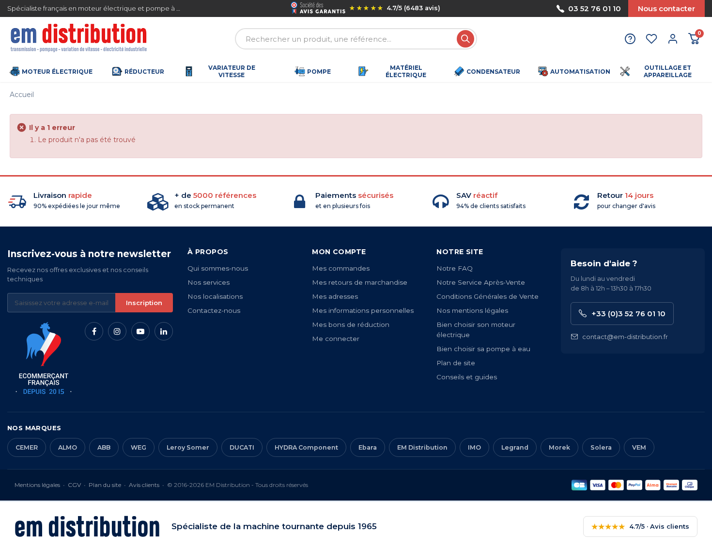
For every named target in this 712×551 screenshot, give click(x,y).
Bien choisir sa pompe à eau (483, 349)
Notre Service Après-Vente (480, 282)
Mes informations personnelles (363, 310)
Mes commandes (341, 268)
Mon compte (339, 251)
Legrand (514, 447)
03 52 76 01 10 (594, 8)
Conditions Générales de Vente (487, 296)
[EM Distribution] (80, 39)
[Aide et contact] (630, 38)
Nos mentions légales (472, 310)
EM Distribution (422, 447)
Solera (601, 447)
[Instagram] (117, 331)
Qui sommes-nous (217, 268)
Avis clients (144, 484)
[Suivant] (506, 8)
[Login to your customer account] (672, 38)
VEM (639, 447)
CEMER (26, 447)
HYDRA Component (306, 447)
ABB (103, 447)
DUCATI (242, 447)
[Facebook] (94, 331)
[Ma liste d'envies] (651, 38)
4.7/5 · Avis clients (640, 526)
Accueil (22, 94)
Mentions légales (37, 484)
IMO (474, 447)
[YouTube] (140, 331)
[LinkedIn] (164, 331)
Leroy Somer (188, 447)
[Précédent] (225, 8)
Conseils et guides (466, 377)
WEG (138, 447)
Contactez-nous (213, 310)
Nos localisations (215, 296)
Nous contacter (666, 8)
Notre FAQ (454, 268)
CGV (74, 484)
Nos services (208, 282)
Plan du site (105, 484)
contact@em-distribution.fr (625, 336)
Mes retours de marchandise (359, 282)
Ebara (367, 447)
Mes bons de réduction (350, 324)
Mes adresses (335, 296)
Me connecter (335, 338)
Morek (559, 447)
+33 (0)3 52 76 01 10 (628, 313)
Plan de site (455, 363)
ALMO (67, 447)
